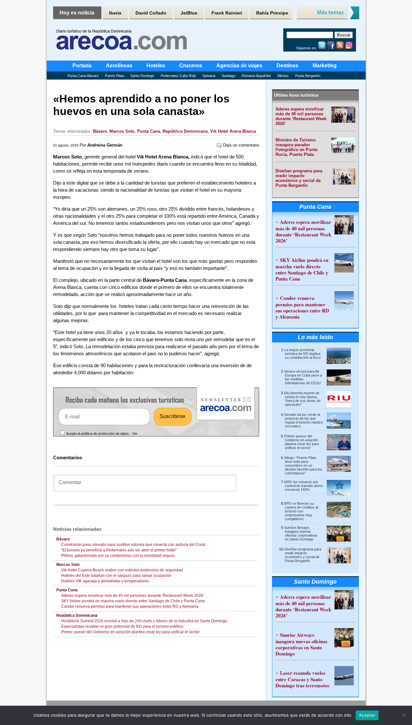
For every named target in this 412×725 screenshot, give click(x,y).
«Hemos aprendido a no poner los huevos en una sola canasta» (141, 104)
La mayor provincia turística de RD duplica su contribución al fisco (302, 353)
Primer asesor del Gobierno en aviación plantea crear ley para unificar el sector (130, 632)
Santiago (228, 76)
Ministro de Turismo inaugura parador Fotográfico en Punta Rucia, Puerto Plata (296, 147)
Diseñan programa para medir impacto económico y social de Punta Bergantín (299, 178)
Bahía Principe (272, 12)
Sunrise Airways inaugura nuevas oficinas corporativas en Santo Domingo (300, 533)
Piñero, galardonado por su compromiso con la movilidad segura (117, 555)
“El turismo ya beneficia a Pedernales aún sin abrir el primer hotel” (119, 550)
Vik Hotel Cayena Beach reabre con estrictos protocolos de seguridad (122, 570)
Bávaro (100, 131)
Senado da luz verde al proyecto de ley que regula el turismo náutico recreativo (303, 420)
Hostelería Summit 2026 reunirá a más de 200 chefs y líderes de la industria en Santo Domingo (144, 621)
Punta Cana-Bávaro (83, 76)
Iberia (115, 12)
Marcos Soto (122, 131)
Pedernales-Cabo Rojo (178, 76)
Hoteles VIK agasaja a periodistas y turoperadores (105, 581)
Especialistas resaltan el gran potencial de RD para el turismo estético (122, 626)
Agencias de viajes (239, 65)
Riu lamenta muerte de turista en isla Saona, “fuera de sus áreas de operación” (302, 398)
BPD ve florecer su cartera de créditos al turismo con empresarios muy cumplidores (301, 511)
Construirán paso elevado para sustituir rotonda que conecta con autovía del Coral (133, 544)
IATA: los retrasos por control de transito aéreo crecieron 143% (303, 485)
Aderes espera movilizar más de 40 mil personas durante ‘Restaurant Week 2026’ (132, 595)
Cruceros (190, 65)
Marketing (325, 65)
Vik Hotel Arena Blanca (233, 131)
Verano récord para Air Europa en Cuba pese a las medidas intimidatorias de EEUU (303, 377)
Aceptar (367, 715)
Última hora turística (296, 95)
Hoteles (155, 65)
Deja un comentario (240, 145)
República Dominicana (185, 131)
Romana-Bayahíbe (256, 76)
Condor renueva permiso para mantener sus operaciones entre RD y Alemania (130, 606)
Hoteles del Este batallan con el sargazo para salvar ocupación (116, 575)
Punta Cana (148, 131)
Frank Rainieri (226, 12)
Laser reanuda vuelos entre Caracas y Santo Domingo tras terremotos (302, 679)
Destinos (287, 65)
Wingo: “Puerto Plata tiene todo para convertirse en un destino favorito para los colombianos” (303, 465)
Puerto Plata (114, 76)
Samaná (208, 76)
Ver (134, 433)
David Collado (151, 12)
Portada (82, 65)
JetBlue (189, 12)
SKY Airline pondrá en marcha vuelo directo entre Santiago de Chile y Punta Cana (133, 601)
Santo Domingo (142, 76)
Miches (283, 76)
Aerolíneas (119, 65)
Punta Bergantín (307, 76)
